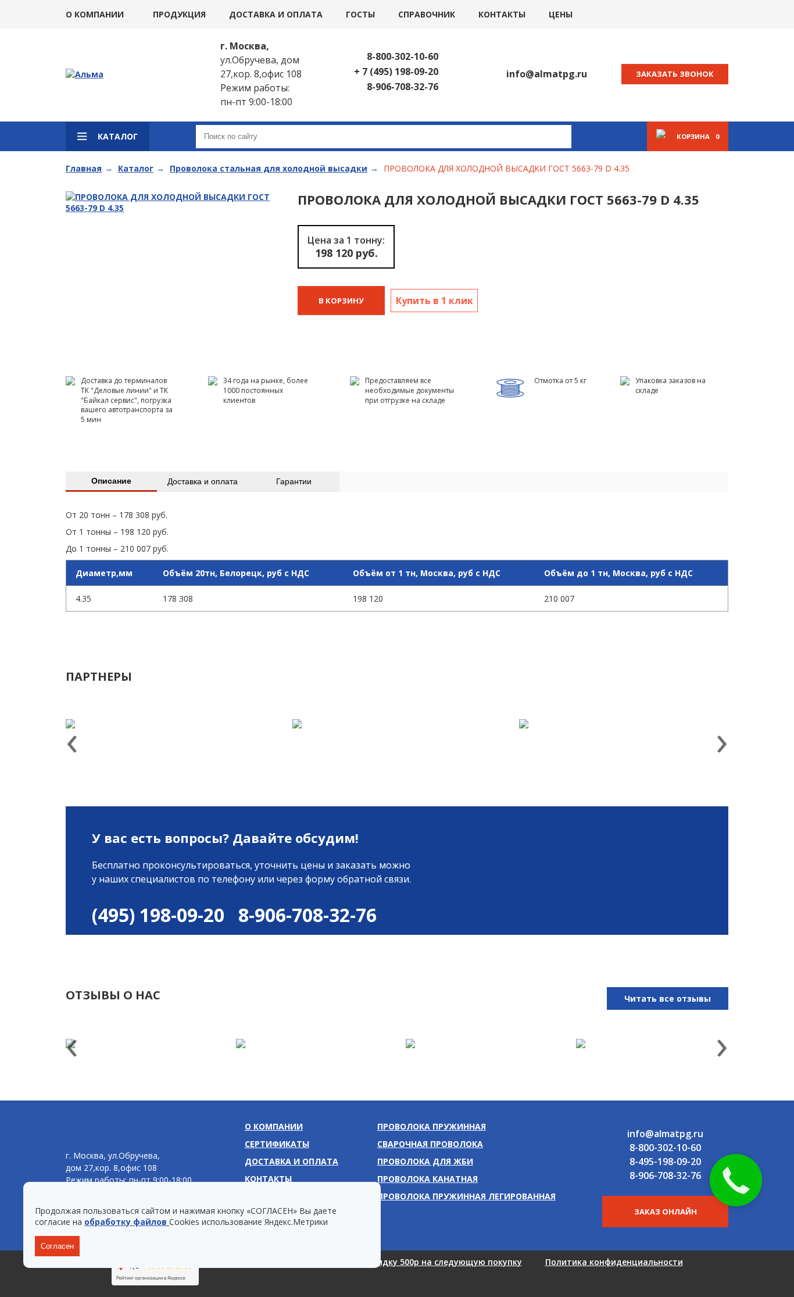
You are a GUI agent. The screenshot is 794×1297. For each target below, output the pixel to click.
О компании (95, 14)
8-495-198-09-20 (665, 1161)
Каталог (118, 136)
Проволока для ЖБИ (425, 1161)
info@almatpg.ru (546, 73)
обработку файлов (126, 1221)
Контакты (501, 14)
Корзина (698, 136)
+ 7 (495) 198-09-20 (396, 71)
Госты (360, 14)
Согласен (57, 1246)
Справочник (426, 14)
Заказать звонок (675, 74)
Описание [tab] (111, 480)
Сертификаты (277, 1143)
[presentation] (72, 746)
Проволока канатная (427, 1178)
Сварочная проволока (430, 1143)
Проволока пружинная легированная (466, 1196)
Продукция (179, 14)
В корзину (341, 300)
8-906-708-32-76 (402, 86)
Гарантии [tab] (294, 481)
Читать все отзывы (667, 998)
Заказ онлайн (665, 1211)
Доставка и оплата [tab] (202, 481)
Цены (561, 14)
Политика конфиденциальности (614, 1261)
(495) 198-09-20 (158, 914)
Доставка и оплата (276, 14)
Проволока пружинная (431, 1126)
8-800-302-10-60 (402, 56)
